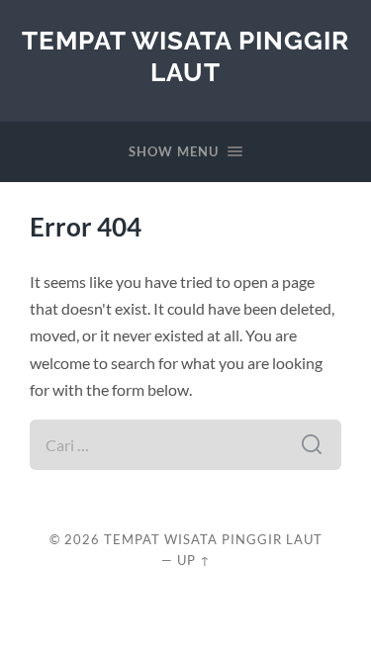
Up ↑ (194, 560)
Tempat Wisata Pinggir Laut (185, 56)
